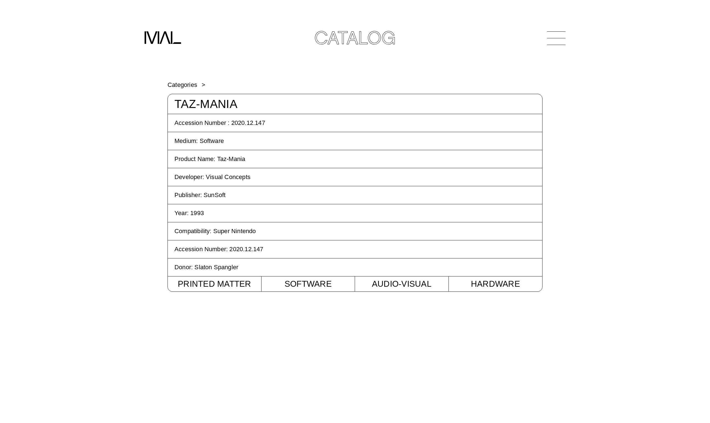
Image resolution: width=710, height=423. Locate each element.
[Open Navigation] (556, 38)
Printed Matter (214, 283)
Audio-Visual (402, 283)
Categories (182, 84)
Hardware (495, 283)
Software (308, 283)
